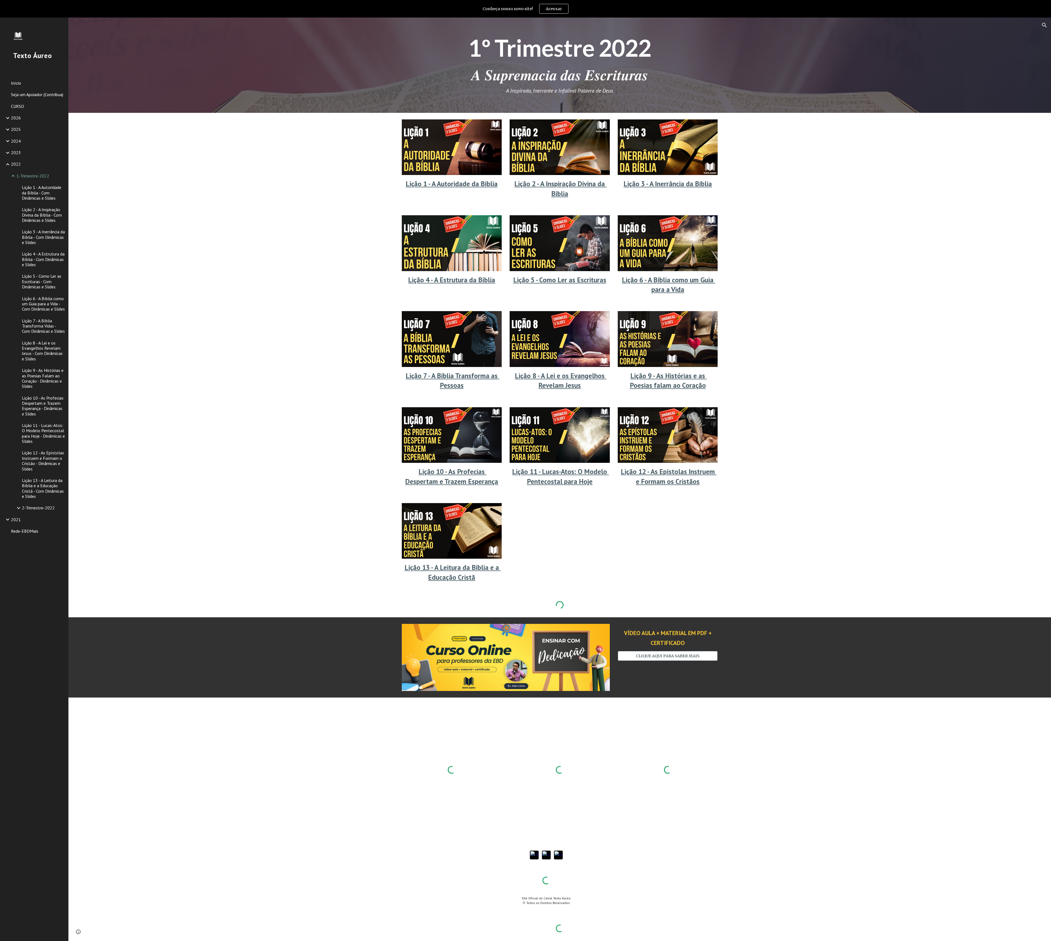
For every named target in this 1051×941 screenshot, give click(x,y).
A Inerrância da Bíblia (680, 183)
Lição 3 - (636, 183)
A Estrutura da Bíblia (464, 279)
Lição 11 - (527, 471)
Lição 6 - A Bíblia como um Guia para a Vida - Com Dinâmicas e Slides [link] (43, 304)
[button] (1044, 25)
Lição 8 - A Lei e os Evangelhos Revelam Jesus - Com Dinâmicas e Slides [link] (42, 351)
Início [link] (16, 83)
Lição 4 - (421, 279)
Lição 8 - (528, 375)
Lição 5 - (526, 279)
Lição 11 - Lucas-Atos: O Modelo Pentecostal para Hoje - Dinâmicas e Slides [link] (43, 433)
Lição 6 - (635, 279)
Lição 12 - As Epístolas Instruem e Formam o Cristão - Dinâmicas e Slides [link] (43, 460)
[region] (525, 9)
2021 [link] (16, 519)
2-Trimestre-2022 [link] (38, 507)
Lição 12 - (636, 471)
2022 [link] (16, 164)
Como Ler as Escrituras (572, 279)
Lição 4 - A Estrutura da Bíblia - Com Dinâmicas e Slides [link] (43, 259)
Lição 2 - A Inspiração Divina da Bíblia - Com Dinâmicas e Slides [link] (42, 215)
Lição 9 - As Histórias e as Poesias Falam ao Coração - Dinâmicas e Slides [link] (42, 378)
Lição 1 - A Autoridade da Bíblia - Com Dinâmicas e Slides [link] (41, 193)
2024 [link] (16, 141)
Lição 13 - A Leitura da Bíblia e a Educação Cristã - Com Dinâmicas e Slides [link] (43, 488)
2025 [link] (16, 129)
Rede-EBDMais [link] (24, 531)
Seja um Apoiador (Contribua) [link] (37, 94)
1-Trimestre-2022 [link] (32, 176)
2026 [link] (16, 118)
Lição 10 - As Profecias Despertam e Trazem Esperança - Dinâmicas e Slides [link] (42, 406)
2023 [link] (16, 152)
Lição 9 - (643, 375)
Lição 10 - (433, 471)
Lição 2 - (527, 183)
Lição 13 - (419, 567)
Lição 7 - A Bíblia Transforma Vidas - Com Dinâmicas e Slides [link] (43, 326)
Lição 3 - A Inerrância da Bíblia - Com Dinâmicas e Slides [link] (43, 237)
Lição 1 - (419, 183)
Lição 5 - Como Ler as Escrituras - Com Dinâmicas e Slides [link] (41, 281)
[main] (560, 65)
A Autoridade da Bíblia (465, 183)
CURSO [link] (17, 106)
